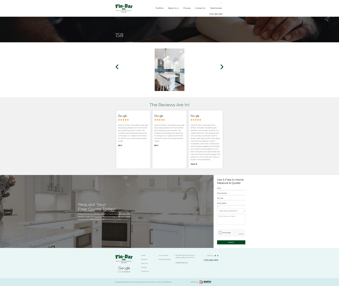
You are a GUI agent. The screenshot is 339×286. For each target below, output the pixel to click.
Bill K (120, 145)
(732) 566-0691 (215, 14)
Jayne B (194, 164)
